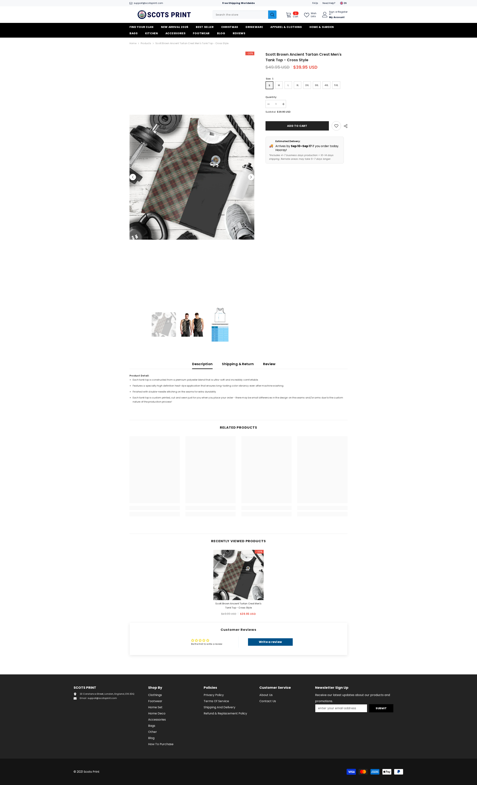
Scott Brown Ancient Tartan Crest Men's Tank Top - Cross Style (238, 605)
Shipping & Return (238, 364)
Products (146, 43)
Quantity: (271, 97)
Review (269, 364)
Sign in (331, 13)
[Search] (244, 14)
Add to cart (297, 126)
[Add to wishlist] (336, 126)
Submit (381, 708)
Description (202, 364)
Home (132, 43)
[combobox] (240, 14)
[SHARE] (344, 126)
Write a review (270, 642)
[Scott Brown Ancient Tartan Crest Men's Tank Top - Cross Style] (238, 575)
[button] (132, 177)
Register (343, 12)
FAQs (315, 3)
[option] (192, 177)
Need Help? (329, 3)
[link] (154, 508)
